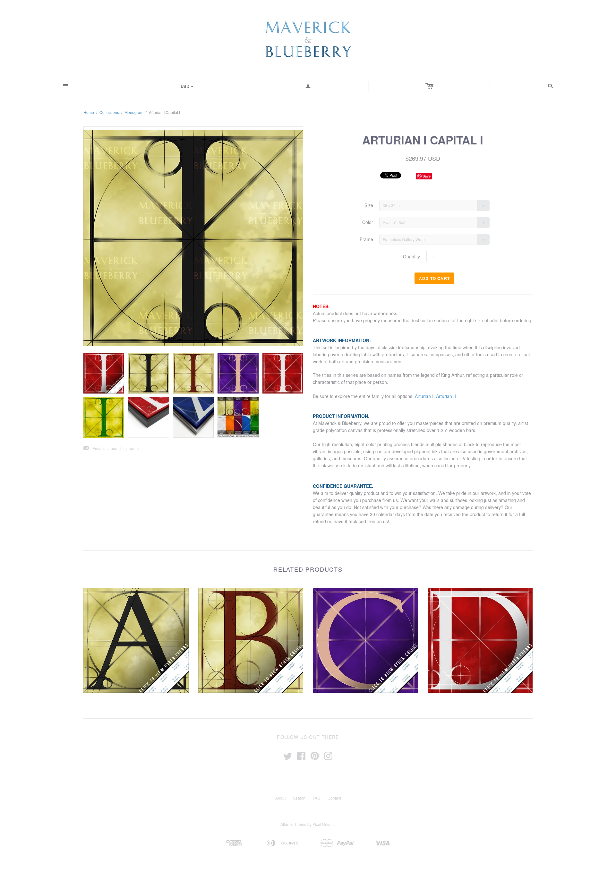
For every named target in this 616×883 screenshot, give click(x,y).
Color (367, 222)
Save (427, 176)
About (280, 798)
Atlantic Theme (293, 824)
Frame (366, 239)
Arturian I (424, 396)
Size (368, 205)
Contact (334, 798)
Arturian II (446, 396)
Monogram (133, 112)
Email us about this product (111, 448)
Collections (109, 112)
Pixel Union (322, 824)
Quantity (411, 257)
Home (88, 112)
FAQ (316, 798)
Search (299, 798)
